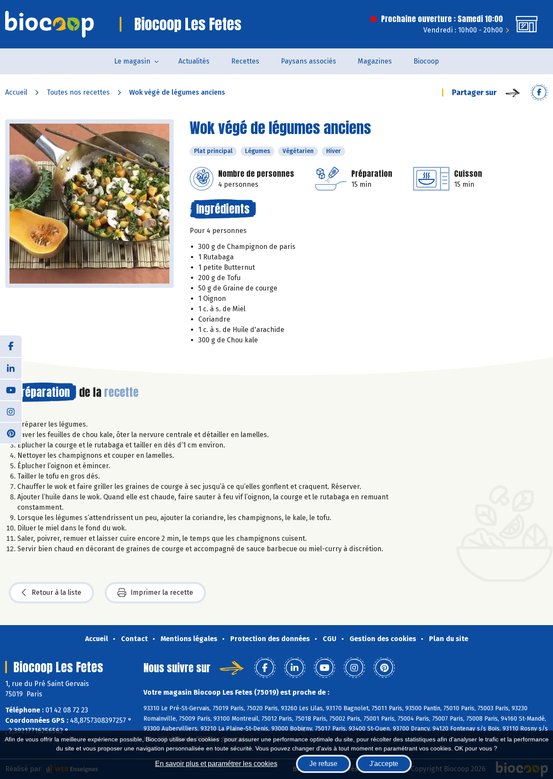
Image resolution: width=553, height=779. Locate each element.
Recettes (245, 61)
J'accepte (383, 763)
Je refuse (323, 763)
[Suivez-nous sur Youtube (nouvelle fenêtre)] (11, 389)
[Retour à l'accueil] (49, 24)
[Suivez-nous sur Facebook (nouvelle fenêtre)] (11, 346)
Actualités (194, 61)
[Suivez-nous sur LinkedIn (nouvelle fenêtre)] (11, 368)
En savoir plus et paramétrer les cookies (216, 763)
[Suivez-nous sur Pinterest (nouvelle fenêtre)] (11, 433)
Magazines (375, 61)
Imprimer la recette (161, 592)
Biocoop (426, 61)
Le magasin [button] (132, 61)
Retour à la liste (56, 592)
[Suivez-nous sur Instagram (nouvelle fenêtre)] (11, 411)
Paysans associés (308, 61)
